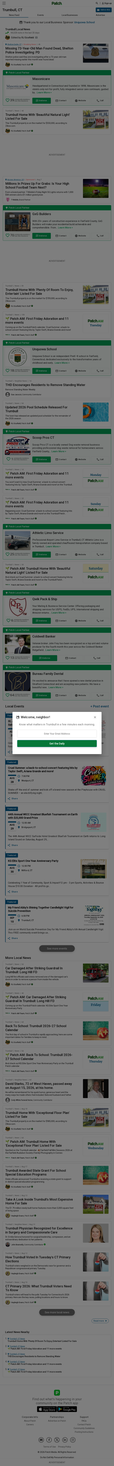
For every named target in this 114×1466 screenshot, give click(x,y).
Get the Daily (57, 743)
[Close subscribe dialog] (95, 717)
